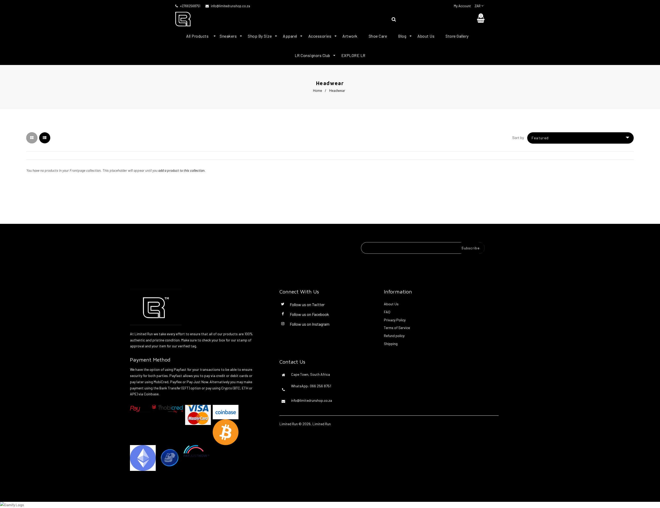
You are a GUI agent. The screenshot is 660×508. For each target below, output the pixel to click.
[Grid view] (31, 137)
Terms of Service (397, 327)
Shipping (391, 343)
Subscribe (470, 248)
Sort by (518, 137)
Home (317, 90)
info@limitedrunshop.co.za (230, 6)
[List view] (44, 137)
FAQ (387, 312)
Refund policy (394, 335)
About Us (391, 304)
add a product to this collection (181, 170)
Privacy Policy (395, 320)
